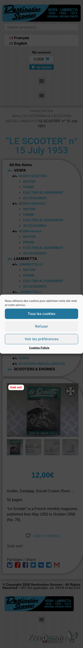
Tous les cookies (41, 313)
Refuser (41, 326)
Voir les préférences (42, 339)
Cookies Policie (39, 347)
